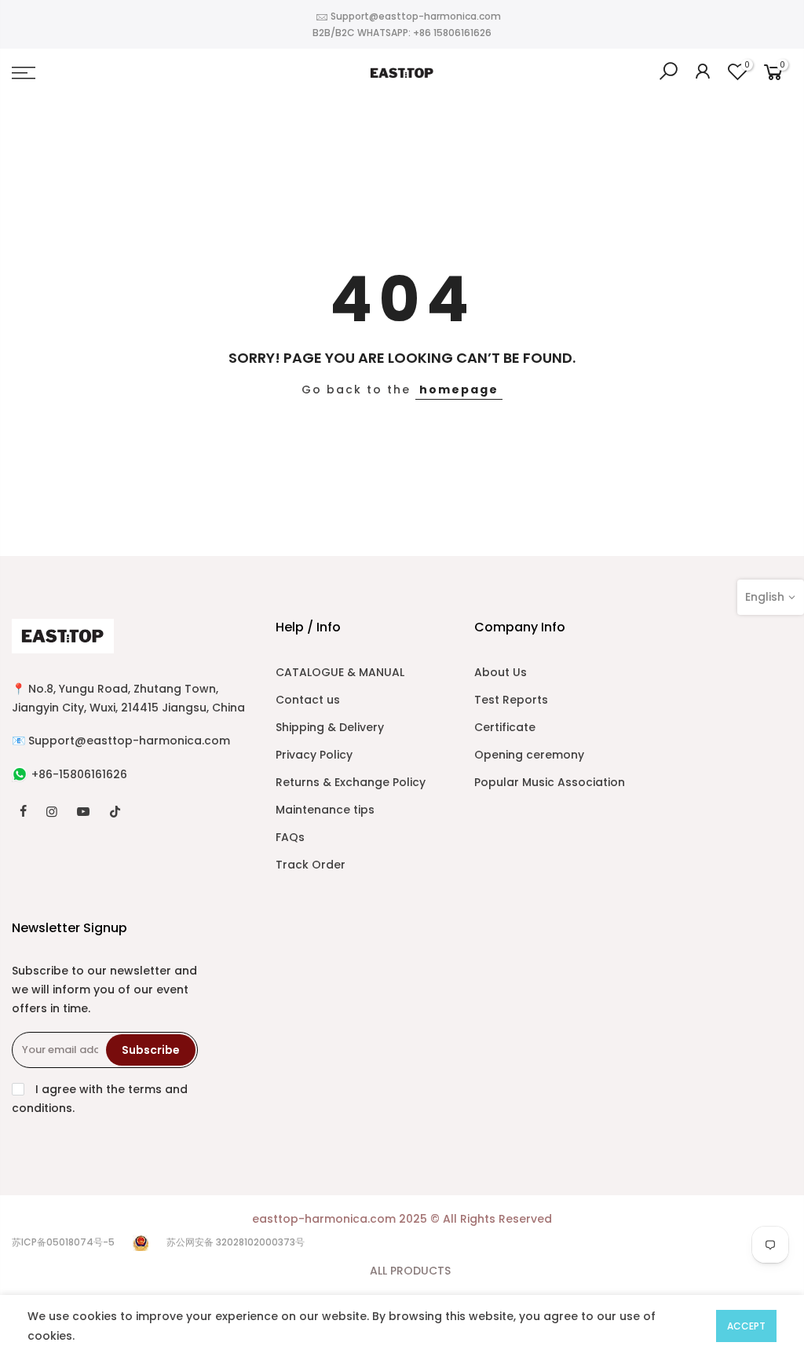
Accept (746, 1326)
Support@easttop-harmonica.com (416, 16)
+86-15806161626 (79, 774)
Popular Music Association (549, 782)
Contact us (308, 700)
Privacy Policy (314, 755)
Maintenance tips (325, 809)
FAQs (290, 837)
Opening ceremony (529, 755)
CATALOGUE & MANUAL (340, 672)
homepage (459, 389)
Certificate (504, 727)
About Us (500, 672)
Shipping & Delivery (330, 727)
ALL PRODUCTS (410, 1270)
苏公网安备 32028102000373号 (235, 1242)
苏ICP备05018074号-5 (63, 1242)
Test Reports (511, 700)
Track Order (310, 864)
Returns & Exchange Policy (351, 782)
